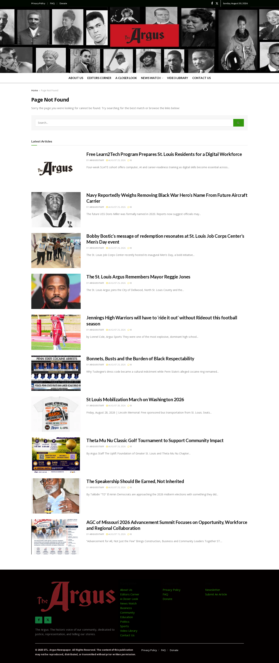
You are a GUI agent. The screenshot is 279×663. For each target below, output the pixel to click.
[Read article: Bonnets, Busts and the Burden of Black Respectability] (56, 373)
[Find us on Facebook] (212, 3)
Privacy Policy (38, 3)
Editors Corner (99, 78)
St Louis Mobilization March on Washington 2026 (135, 399)
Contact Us (201, 78)
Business (126, 608)
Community (127, 612)
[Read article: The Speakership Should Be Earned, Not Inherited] (56, 496)
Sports (124, 626)
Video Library (177, 78)
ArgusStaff (97, 160)
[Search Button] (238, 123)
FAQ (52, 3)
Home (34, 90)
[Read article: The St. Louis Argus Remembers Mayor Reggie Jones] (56, 291)
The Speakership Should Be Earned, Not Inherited (135, 481)
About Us (76, 78)
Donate (63, 3)
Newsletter (212, 590)
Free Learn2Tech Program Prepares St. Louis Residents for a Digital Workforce (164, 154)
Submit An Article (216, 594)
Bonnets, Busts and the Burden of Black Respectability (140, 358)
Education (126, 617)
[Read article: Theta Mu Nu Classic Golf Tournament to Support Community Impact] (56, 455)
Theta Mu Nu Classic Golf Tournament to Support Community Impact (155, 440)
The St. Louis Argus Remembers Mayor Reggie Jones (138, 276)
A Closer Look (126, 78)
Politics (124, 621)
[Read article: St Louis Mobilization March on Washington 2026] (56, 414)
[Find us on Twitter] (217, 3)
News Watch (151, 78)
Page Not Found (49, 90)
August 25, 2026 (116, 160)
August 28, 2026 (116, 405)
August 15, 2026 (116, 534)
